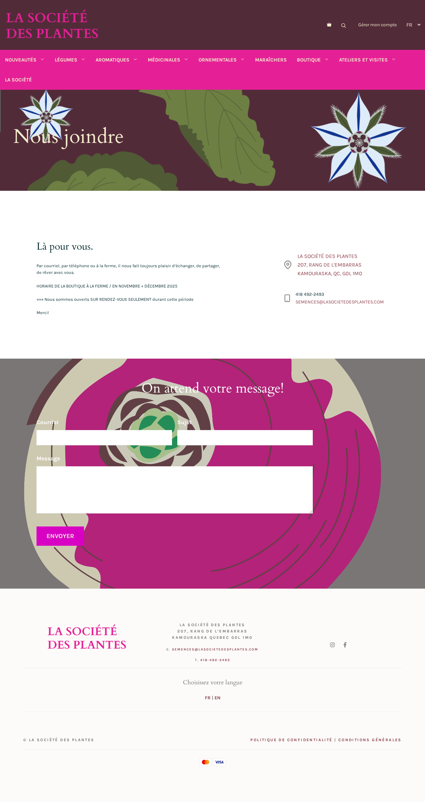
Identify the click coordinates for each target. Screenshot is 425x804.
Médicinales (164, 60)
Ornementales (218, 60)
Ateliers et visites (363, 60)
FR (208, 698)
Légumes (66, 60)
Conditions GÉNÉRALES (370, 740)
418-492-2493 (215, 660)
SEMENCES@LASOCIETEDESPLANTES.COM (340, 302)
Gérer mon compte (377, 25)
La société (18, 80)
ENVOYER (60, 536)
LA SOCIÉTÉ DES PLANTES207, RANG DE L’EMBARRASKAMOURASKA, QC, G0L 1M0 (330, 264)
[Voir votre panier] (329, 25)
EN (217, 698)
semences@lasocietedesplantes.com (215, 649)
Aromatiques (112, 60)
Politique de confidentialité (291, 740)
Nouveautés (21, 60)
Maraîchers (271, 60)
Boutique (309, 60)
